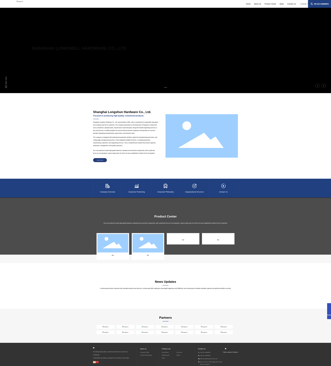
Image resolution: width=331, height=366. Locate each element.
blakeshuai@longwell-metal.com (209, 358)
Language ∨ (304, 4)
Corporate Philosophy (146, 355)
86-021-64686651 (321, 4)
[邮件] (329, 305)
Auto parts (179, 352)
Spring (178, 355)
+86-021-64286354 (205, 355)
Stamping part (165, 355)
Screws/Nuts (165, 352)
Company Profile (144, 352)
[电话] (329, 309)
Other (163, 358)
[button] (165, 87)
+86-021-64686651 (205, 352)
